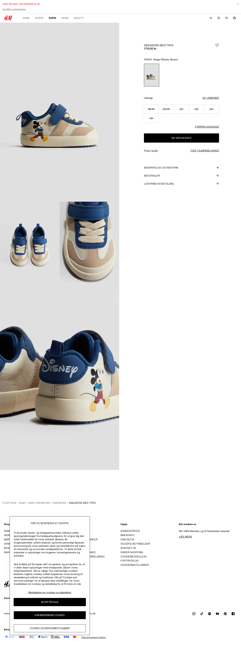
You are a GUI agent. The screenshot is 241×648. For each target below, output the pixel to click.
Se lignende (210, 97)
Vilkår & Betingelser (135, 543)
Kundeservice (130, 531)
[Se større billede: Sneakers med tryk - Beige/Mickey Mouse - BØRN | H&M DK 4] (59, 380)
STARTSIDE (10, 502)
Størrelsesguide (207, 126)
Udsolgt (148, 97)
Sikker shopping (131, 552)
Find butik (127, 539)
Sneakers (59, 502)
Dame (26, 18)
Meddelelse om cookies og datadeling (49, 592)
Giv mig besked (181, 138)
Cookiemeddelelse (133, 556)
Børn (52, 18)
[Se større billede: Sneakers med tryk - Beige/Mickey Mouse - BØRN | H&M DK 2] (30, 246)
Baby (22, 502)
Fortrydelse (129, 560)
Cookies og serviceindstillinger (50, 628)
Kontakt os (128, 548)
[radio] (151, 75)
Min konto (127, 535)
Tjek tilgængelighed (204, 150)
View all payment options (93, 637)
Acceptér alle (49, 602)
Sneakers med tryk (82, 502)
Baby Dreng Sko (39, 502)
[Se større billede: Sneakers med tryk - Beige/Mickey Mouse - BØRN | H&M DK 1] (59, 112)
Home (65, 18)
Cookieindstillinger (134, 564)
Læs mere (185, 536)
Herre (39, 18)
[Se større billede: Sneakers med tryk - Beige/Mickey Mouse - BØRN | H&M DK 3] (89, 246)
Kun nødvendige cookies (50, 615)
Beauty (79, 18)
